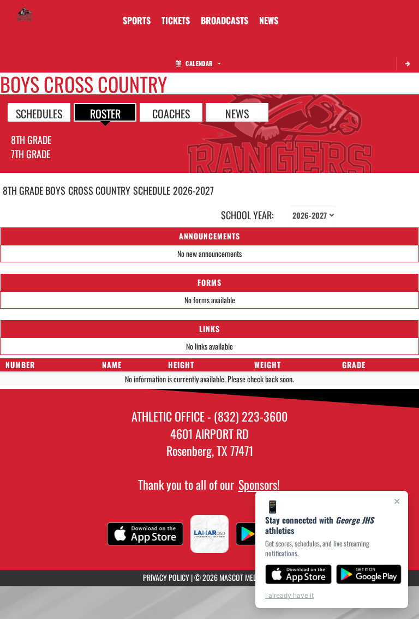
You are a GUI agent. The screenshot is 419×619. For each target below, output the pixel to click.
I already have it (289, 595)
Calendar (199, 63)
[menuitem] (175, 20)
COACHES (171, 113)
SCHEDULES (39, 113)
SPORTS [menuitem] (137, 20)
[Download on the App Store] (298, 574)
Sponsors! (259, 484)
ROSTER (105, 113)
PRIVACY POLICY (166, 577)
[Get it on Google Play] (369, 574)
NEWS (237, 113)
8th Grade (31, 140)
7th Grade (30, 154)
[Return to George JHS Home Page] (24, 13)
